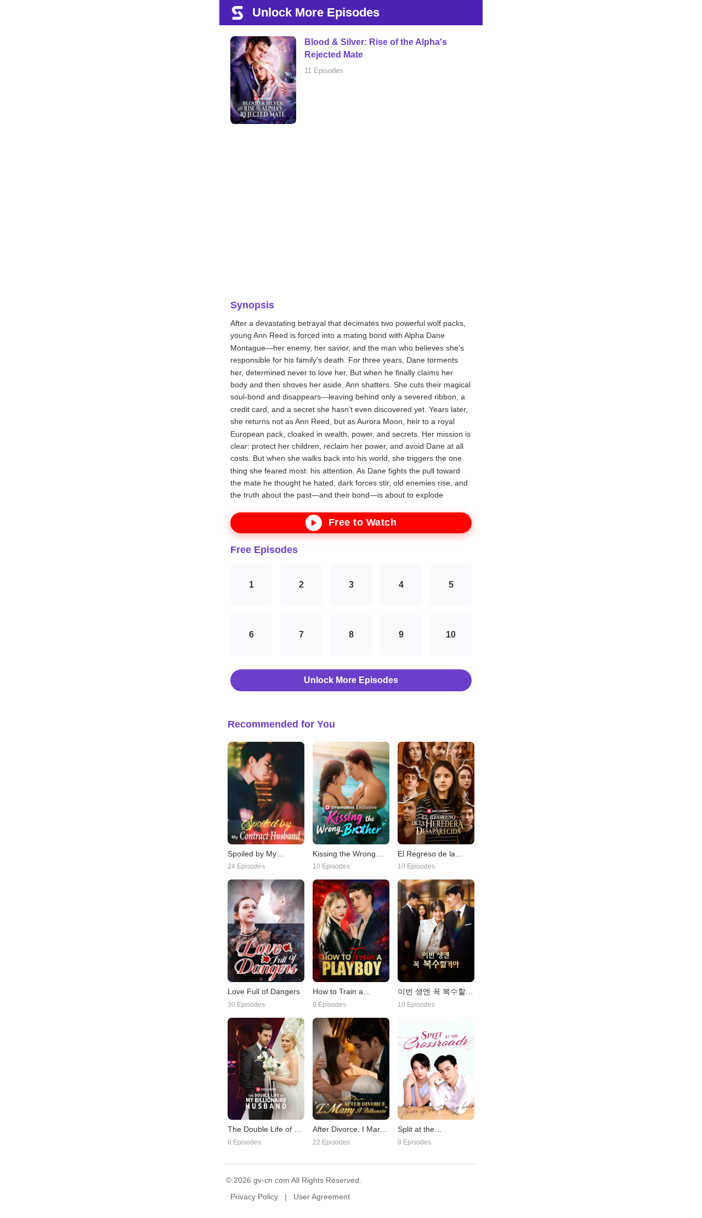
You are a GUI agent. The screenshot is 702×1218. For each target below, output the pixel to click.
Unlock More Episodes (351, 680)
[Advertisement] (351, 212)
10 (451, 634)
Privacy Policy (254, 1196)
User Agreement (321, 1196)
